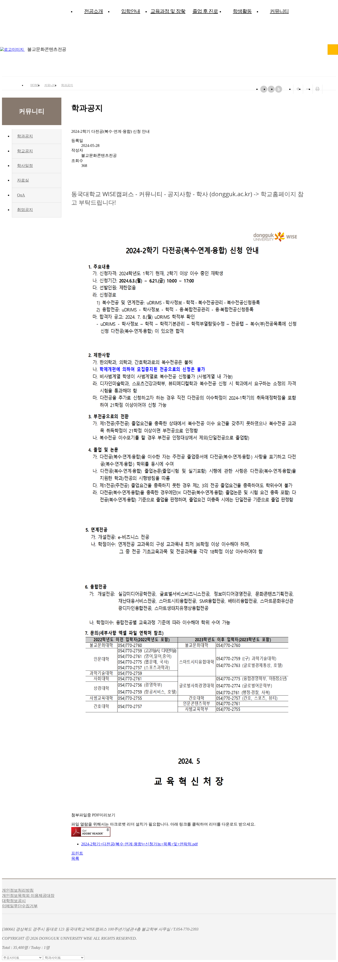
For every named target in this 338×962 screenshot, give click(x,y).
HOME (34, 85)
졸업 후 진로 (205, 11)
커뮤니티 (279, 11)
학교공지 (25, 151)
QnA (21, 195)
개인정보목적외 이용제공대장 (28, 895)
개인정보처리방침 (18, 890)
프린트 (77, 853)
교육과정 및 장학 (167, 11)
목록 (75, 858)
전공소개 (93, 11)
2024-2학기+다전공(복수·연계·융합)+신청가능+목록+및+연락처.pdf (139, 844)
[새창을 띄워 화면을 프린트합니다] (317, 89)
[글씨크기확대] (298, 89)
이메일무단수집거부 (20, 906)
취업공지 (25, 210)
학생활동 (242, 11)
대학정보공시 (14, 901)
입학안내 (130, 11)
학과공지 (67, 85)
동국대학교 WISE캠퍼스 (333, 49)
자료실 (23, 180)
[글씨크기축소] (308, 89)
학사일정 (25, 165)
